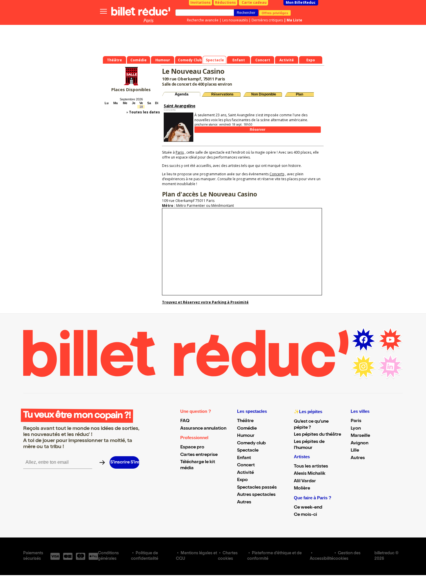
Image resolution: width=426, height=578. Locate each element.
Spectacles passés (257, 487)
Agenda (181, 94)
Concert (246, 465)
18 (141, 106)
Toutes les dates (144, 112)
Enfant (244, 458)
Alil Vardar (305, 481)
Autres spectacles (256, 495)
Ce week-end (308, 507)
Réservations (222, 94)
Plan (299, 94)
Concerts (277, 174)
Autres (244, 502)
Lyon (356, 428)
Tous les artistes (311, 466)
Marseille (360, 436)
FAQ (185, 421)
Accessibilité (321, 559)
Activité (245, 473)
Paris (148, 20)
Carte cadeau (254, 2)
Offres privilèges (275, 12)
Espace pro (192, 447)
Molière (302, 488)
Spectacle (247, 450)
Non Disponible (263, 94)
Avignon (359, 443)
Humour (245, 436)
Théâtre (245, 421)
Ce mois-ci (305, 515)
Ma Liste (294, 20)
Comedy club (251, 443)
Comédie (247, 428)
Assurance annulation (203, 428)
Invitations (200, 2)
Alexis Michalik (309, 474)
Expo (242, 480)
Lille (355, 450)
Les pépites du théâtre (317, 434)
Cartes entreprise (199, 455)
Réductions (225, 2)
